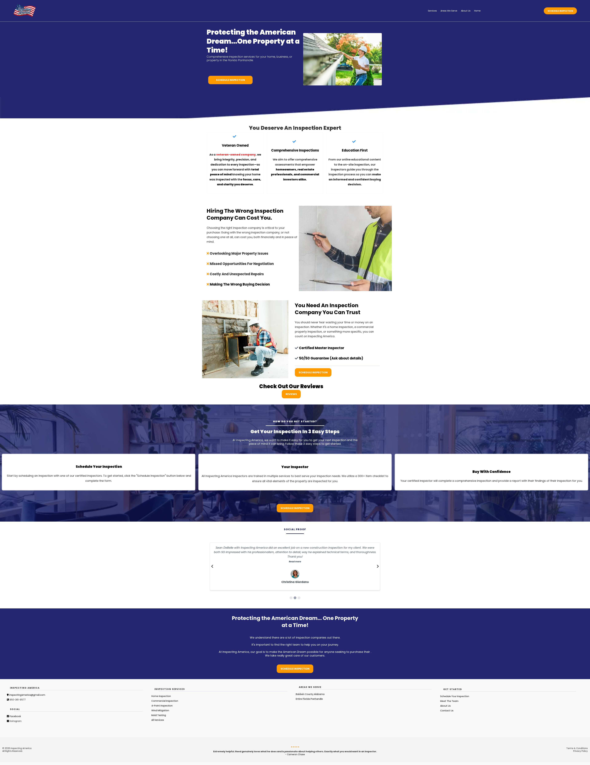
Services (432, 10)
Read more (295, 557)
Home (477, 10)
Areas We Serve (449, 10)
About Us (465, 10)
